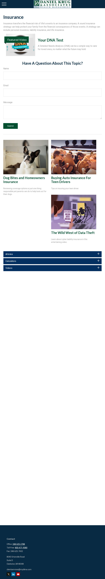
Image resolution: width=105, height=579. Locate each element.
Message (7, 102)
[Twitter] (8, 574)
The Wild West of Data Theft (73, 233)
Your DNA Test (50, 40)
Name (6, 68)
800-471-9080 (21, 548)
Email (5, 85)
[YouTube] (18, 574)
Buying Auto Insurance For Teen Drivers (71, 180)
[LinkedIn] (13, 574)
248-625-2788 (19, 544)
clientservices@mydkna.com (19, 569)
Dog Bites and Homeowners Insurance (24, 180)
